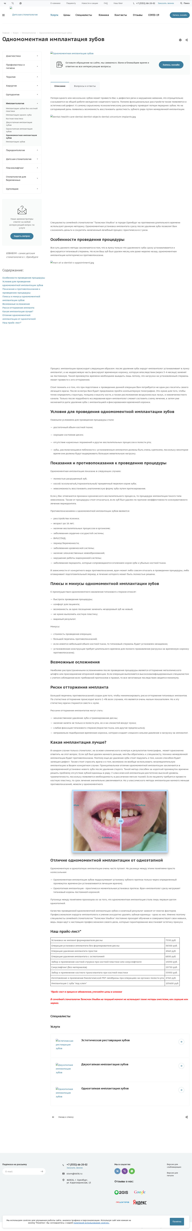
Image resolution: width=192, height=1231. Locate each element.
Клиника (104, 14)
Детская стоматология (18, 159)
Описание (59, 86)
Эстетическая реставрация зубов (105, 1040)
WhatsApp (20, 3)
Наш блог (118, 3)
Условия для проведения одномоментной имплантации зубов (22, 283)
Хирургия (11, 85)
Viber (12, 3)
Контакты (121, 14)
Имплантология (15, 103)
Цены (66, 14)
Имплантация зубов (15, 141)
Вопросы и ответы (85, 86)
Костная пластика (14, 118)
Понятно (176, 1221)
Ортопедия (12, 188)
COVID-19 (153, 14)
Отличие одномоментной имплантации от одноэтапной (19, 317)
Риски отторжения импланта (18, 307)
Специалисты (83, 14)
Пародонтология (15, 150)
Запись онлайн (179, 15)
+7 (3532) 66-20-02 (145, 3)
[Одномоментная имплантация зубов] (71, 53)
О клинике (55, 3)
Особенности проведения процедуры (23, 277)
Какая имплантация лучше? (17, 311)
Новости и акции (90, 3)
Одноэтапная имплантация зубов (105, 1088)
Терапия (10, 76)
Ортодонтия (12, 94)
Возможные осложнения (16, 304)
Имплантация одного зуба (19, 115)
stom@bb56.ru (74, 1173)
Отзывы (137, 14)
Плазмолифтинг (15, 167)
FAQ (106, 3)
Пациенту (71, 3)
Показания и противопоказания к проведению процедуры (21, 291)
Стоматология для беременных (16, 178)
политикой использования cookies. (92, 1223)
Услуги (54, 14)
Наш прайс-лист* (11, 322)
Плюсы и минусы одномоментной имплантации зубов (21, 298)
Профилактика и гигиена (15, 66)
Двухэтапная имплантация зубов (104, 1064)
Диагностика (13, 55)
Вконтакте (5, 3)
